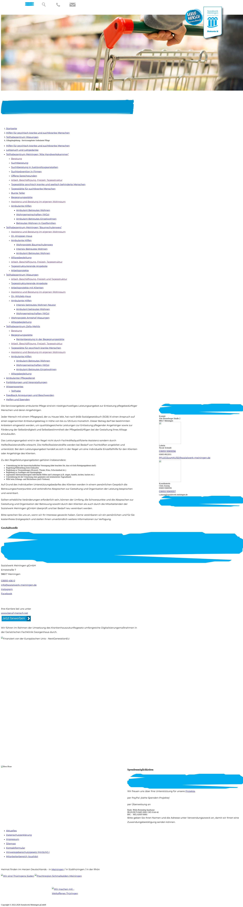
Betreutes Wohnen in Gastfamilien (36, 223)
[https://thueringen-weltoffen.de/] (69, 894)
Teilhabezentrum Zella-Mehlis (23, 326)
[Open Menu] (27, 4)
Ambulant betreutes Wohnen (33, 309)
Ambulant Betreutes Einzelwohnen (36, 218)
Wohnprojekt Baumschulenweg (34, 244)
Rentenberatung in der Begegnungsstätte (40, 339)
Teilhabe (16, 391)
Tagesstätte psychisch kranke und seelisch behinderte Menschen (48, 184)
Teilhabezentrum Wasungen (22, 137)
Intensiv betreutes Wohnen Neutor (36, 305)
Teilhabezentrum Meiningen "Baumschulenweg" (34, 227)
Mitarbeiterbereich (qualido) (22, 856)
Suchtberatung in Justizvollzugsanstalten (34, 167)
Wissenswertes (14, 386)
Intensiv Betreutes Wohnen (31, 249)
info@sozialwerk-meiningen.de (19, 585)
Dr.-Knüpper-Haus (21, 236)
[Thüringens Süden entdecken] (17, 876)
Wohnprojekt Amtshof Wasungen (30, 317)
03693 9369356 (167, 451)
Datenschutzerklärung (19, 835)
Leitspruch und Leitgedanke (22, 150)
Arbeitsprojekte (20, 270)
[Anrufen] (58, 5)
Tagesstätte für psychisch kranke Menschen (36, 348)
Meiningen (58, 869)
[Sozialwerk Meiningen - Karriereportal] (16, 621)
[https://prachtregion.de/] (58, 876)
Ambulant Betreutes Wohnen (33, 210)
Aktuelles (11, 830)
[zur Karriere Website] (194, 24)
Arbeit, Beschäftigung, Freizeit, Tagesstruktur (36, 180)
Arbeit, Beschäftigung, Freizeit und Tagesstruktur (39, 279)
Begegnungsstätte (22, 197)
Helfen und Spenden (18, 399)
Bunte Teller (18, 193)
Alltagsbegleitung (21, 257)
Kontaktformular (15, 848)
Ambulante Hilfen (21, 206)
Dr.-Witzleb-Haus (21, 296)
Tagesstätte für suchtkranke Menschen (33, 188)
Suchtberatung (19, 163)
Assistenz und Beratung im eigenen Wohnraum (38, 201)
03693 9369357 (167, 491)
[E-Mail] (72, 5)
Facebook (6, 593)
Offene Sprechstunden (24, 175)
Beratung (16, 158)
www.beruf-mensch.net (14, 613)
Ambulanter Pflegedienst (20, 378)
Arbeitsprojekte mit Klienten (27, 287)
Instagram (7, 589)
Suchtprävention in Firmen (26, 171)
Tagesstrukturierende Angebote (29, 266)
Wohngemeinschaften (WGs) (32, 214)
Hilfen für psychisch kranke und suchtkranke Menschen (38, 132)
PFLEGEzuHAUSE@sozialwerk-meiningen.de (184, 457)
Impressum (12, 839)
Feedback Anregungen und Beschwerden (30, 395)
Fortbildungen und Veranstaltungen (26, 382)
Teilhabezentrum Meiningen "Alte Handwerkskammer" (37, 154)
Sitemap (11, 843)
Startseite (11, 128)
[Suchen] (44, 4)
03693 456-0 (8, 580)
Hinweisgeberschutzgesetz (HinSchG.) (28, 852)
